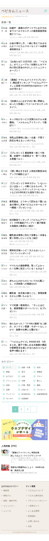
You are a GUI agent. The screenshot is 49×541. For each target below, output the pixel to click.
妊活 (38, 367)
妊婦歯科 (25, 399)
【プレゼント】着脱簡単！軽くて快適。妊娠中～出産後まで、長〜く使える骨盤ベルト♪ (28, 156)
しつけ (12, 229)
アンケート (14, 92)
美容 (8, 385)
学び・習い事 (38, 52)
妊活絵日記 (26, 394)
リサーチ (37, 92)
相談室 (6, 490)
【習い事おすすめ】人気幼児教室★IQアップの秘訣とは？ (28, 172)
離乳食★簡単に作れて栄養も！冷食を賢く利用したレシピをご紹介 (28, 236)
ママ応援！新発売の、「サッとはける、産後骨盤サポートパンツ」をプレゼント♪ (28, 308)
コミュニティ (9, 506)
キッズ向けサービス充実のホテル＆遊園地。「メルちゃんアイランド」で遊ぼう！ (28, 122)
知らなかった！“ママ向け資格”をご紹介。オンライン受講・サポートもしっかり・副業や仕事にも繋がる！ (28, 326)
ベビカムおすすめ (16, 110)
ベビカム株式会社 (35, 495)
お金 (18, 52)
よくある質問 (33, 511)
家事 (28, 37)
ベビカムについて (35, 490)
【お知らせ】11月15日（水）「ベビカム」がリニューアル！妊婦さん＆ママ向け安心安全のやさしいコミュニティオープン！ (28, 66)
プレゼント (14, 37)
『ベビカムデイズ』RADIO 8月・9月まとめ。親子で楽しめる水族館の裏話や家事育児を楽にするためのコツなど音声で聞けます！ (28, 346)
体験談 (39, 372)
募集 (22, 52)
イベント (13, 144)
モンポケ (9, 399)
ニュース (7, 511)
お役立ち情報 (14, 256)
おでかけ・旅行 (15, 128)
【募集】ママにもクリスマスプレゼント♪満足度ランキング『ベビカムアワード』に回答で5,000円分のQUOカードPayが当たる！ (29, 84)
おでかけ (9, 376)
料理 (28, 241)
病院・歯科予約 (10, 501)
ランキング (30, 92)
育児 (36, 37)
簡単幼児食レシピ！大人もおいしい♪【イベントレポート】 (27, 251)
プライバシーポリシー (37, 501)
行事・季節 (26, 385)
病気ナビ (7, 495)
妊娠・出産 (22, 37)
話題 (8, 390)
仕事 (32, 272)
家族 (32, 37)
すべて (8, 367)
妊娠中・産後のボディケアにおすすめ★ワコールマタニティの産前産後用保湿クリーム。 (28, 31)
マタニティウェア (29, 110)
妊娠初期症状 (42, 394)
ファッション (11, 381)
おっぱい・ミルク (23, 144)
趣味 (38, 385)
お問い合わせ (33, 521)
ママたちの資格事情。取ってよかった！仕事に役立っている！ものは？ (27, 267)
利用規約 (32, 516)
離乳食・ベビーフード (18, 244)
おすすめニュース (16, 333)
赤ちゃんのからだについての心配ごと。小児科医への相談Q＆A (27, 282)
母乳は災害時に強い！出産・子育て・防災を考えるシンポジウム (28, 139)
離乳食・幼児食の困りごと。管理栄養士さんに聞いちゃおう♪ (28, 294)
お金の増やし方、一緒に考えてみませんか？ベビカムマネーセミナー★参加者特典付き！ (28, 46)
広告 (30, 526)
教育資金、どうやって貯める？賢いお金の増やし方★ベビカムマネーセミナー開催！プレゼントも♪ (28, 204)
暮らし (39, 95)
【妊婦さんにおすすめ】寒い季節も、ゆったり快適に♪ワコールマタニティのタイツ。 (29, 104)
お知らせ (13, 52)
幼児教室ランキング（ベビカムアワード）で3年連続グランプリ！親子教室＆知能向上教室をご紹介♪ (28, 223)
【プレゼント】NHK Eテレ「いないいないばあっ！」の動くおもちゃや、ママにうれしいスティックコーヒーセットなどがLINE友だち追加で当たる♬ (28, 188)
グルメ (39, 376)
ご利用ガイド (33, 506)
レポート (26, 272)
